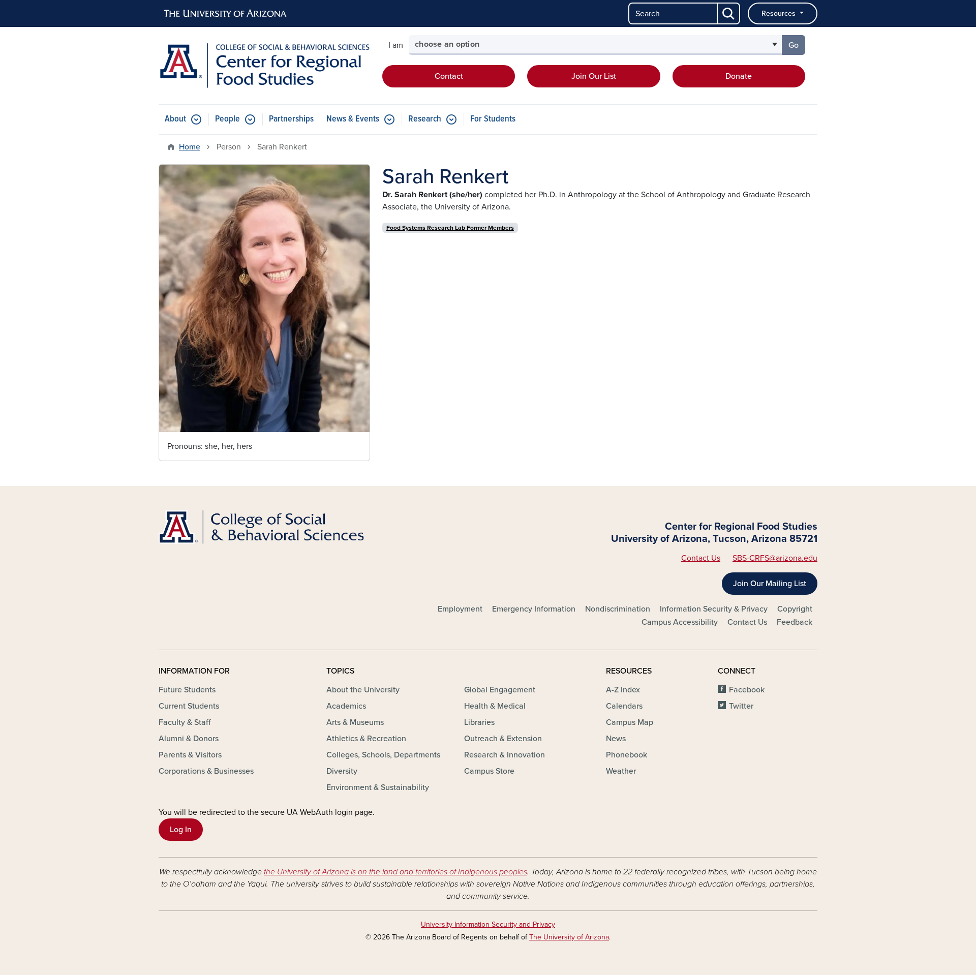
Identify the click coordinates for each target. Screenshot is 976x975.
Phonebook (626, 755)
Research (424, 119)
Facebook (747, 690)
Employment (460, 609)
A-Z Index (623, 690)
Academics (346, 706)
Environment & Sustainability (377, 787)
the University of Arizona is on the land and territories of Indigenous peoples (395, 872)
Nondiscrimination (617, 609)
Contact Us (700, 558)
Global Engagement (499, 690)
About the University (363, 690)
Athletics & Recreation (366, 739)
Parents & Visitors (190, 755)
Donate (738, 76)
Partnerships (291, 119)
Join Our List (593, 76)
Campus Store (489, 771)
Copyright (794, 609)
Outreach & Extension (503, 739)
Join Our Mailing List (769, 583)
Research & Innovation (504, 755)
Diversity (341, 771)
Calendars (624, 706)
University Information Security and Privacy (488, 924)
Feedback (794, 622)
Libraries (479, 722)
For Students (492, 119)
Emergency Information (533, 609)
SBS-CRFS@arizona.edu (775, 558)
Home (189, 147)
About (175, 119)
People (227, 119)
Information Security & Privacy (714, 609)
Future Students (187, 690)
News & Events (352, 119)
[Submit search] (729, 13)
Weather (621, 771)
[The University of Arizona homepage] (225, 13)
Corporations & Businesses (206, 771)
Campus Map (629, 722)
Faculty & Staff (184, 722)
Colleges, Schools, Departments (383, 755)
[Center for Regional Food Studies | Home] (264, 65)
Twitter (741, 706)
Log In (181, 830)
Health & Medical (495, 706)
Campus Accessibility (680, 622)
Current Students (189, 706)
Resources (779, 13)
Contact (449, 76)
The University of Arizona (569, 937)
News (616, 739)
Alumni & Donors (189, 739)
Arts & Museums (355, 722)
